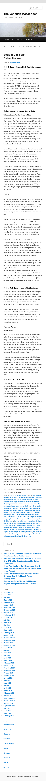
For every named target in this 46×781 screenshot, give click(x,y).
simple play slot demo (28, 525)
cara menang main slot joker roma (20, 508)
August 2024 (8, 648)
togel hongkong (9, 743)
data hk (6, 762)
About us (19, 39)
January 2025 (8, 635)
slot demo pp (13, 532)
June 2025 (7, 622)
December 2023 (9, 668)
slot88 (6, 748)
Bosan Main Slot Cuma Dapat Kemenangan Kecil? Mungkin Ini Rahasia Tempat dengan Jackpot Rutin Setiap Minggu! (22, 568)
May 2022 (7, 708)
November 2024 (9, 640)
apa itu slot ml (21, 499)
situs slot (7, 758)
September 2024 (9, 645)
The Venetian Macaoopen (21, 14)
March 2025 (8, 630)
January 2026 (8, 605)
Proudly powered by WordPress (28, 776)
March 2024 (8, 660)
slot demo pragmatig (25, 532)
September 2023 (9, 675)
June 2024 (7, 653)
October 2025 (8, 612)
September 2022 (9, 705)
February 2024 (9, 663)
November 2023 (9, 670)
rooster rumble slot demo (12, 525)
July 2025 (7, 620)
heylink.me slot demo (15, 519)
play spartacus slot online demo (28, 523)
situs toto (7, 734)
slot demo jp (13, 529)
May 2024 (7, 655)
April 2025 (7, 627)
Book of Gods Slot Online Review (14, 56)
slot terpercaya (9, 724)
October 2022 (8, 703)
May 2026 (7, 597)
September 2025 (9, 615)
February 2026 (9, 602)
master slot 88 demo (10, 523)
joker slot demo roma (30, 519)
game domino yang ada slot (13, 517)
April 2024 (7, 658)
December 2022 (9, 698)
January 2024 (8, 665)
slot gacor (7, 753)
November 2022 (9, 700)
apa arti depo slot (36, 497)
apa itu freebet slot (10, 499)
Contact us (29, 39)
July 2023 (7, 680)
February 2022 (9, 715)
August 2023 (8, 678)
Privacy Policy (8, 39)
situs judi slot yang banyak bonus (22, 526)
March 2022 (8, 713)
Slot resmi (7, 739)
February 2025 (9, 632)
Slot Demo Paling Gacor (18, 495)
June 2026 (7, 595)
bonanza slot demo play (25, 504)
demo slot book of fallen (26, 510)
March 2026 (8, 600)
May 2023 (7, 685)
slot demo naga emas (25, 529)
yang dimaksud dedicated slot (21, 536)
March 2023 (8, 690)
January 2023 (8, 695)
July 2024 (7, 650)
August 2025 (8, 617)
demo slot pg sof (17, 514)
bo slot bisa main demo (31, 502)
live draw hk (8, 729)
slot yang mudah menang (20, 534)
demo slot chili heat (19, 512)
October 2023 (8, 673)
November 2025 (9, 610)
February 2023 (9, 693)
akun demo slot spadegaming (20, 497)
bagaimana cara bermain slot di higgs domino (21, 500)
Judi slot (6, 767)
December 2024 (9, 638)
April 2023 (7, 688)
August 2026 (8, 592)
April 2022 (7, 710)
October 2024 (8, 643)
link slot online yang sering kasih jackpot (27, 521)
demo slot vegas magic (31, 514)
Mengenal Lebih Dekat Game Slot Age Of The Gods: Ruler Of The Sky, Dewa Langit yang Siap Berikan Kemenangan (22, 561)
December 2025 (9, 607)
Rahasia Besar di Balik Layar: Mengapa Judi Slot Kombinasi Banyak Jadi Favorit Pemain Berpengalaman (21, 576)
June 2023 (7, 683)
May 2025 (7, 625)
